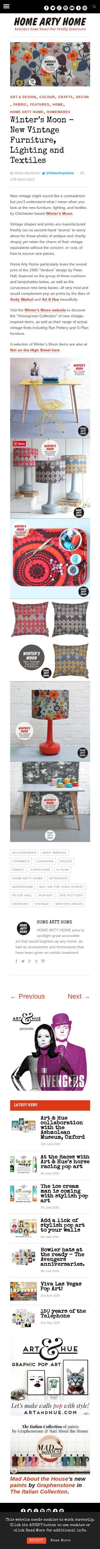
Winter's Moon (69, 903)
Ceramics (21, 861)
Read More (60, 1540)
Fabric (20, 104)
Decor (82, 97)
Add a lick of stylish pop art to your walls (63, 1225)
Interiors (58, 878)
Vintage (42, 903)
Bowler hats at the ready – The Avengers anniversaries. (63, 1257)
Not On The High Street (61, 886)
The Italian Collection (38, 1491)
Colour (47, 97)
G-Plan (63, 869)
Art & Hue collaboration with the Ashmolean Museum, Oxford (63, 1127)
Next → (79, 996)
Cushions (45, 861)
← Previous (27, 996)
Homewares (58, 112)
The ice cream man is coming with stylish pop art (64, 1194)
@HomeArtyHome (60, 173)
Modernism (22, 886)
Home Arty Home (26, 112)
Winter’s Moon (59, 213)
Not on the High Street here (35, 350)
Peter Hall (22, 895)
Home (58, 104)
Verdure (20, 903)
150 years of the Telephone (63, 1314)
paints (18, 1485)
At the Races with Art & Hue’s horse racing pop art (65, 1162)
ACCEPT (36, 1540)
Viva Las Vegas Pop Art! (61, 1286)
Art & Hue (50, 299)
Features (39, 104)
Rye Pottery (71, 895)
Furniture (40, 869)
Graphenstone (56, 1485)
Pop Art (46, 895)
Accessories (24, 852)
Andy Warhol (21, 299)
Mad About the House (39, 1479)
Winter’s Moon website (45, 310)
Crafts (65, 97)
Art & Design (23, 97)
